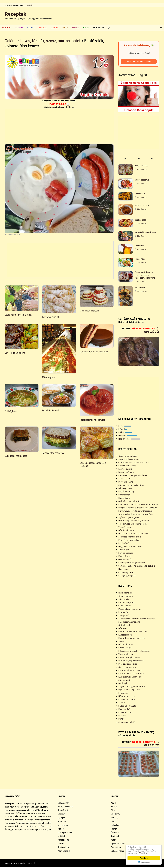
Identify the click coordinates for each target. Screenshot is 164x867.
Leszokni (61, 814)
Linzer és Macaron (126, 699)
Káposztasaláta (125, 634)
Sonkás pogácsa (125, 552)
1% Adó (114, 806)
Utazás (61, 843)
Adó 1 (113, 803)
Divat (113, 810)
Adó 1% (86, 27)
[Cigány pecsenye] (125, 180)
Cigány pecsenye (142, 179)
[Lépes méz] (125, 246)
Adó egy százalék (65, 832)
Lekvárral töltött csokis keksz (94, 351)
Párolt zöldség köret (127, 663)
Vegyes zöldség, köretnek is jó (131, 686)
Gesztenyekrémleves (127, 456)
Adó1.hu (114, 817)
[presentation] (125, 158)
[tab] (125, 158)
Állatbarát (115, 832)
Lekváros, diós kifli (51, 317)
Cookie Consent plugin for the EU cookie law (144, 862)
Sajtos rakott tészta (127, 705)
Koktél (75, 27)
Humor (114, 828)
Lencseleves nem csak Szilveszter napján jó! (138, 504)
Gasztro (31, 27)
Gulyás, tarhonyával (127, 667)
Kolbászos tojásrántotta (129, 657)
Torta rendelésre (125, 654)
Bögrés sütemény (126, 491)
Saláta (121, 641)
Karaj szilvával (124, 556)
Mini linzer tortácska (89, 310)
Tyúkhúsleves (124, 527)
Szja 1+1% (115, 814)
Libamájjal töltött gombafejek (131, 562)
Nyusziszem (123, 569)
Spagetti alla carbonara (129, 459)
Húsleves (122, 628)
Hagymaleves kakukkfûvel (130, 546)
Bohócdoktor (63, 803)
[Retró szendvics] (125, 166)
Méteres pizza (48, 377)
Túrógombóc (140, 259)
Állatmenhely (63, 847)
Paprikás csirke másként (129, 540)
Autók (113, 840)
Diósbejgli (122, 683)
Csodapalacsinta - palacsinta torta (133, 462)
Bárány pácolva (125, 488)
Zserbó (121, 702)
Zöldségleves (11, 411)
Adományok (98, 27)
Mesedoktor (63, 825)
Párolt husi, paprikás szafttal (131, 660)
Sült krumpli (124, 680)
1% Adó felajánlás (65, 806)
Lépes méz (139, 245)
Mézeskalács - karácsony (145, 232)
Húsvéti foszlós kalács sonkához (133, 533)
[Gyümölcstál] (125, 287)
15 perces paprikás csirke (129, 536)
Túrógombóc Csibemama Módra (132, 523)
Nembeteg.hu (63, 840)
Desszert (122, 435)
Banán (121, 718)
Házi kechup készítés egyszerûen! (133, 520)
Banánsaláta (124, 494)
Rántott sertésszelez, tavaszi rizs (133, 631)
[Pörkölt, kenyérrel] (125, 205)
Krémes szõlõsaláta (127, 465)
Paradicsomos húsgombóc (92, 419)
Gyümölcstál (140, 287)
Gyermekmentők (118, 843)
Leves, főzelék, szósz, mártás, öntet (50, 40)
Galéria (11, 40)
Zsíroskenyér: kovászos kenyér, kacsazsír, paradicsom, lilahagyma (145, 275)
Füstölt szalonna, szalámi (130, 670)
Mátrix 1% (62, 821)
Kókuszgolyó (124, 709)
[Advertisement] (59, 125)
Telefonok (115, 836)
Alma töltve (123, 549)
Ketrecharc (115, 825)
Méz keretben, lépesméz (129, 689)
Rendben (144, 858)
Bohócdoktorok (117, 851)
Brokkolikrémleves (126, 472)
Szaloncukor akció (126, 722)
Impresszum (10, 863)
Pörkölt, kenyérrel (142, 205)
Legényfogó (123, 543)
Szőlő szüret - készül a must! (18, 314)
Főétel (121, 432)
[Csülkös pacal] (125, 220)
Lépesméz (123, 693)
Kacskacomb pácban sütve (130, 676)
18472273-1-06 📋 (59, 104)
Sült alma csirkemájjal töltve (131, 485)
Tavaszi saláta (124, 478)
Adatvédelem (21, 863)
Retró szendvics (141, 165)
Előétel (121, 429)
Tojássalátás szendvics (53, 453)
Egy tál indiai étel (50, 410)
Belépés (29, 5)
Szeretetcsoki (116, 847)
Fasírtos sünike (125, 468)
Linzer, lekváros (125, 712)
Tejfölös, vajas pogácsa (128, 517)
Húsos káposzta (125, 644)
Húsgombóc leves (126, 696)
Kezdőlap (6, 27)
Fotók (65, 27)
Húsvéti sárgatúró (126, 530)
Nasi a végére (124, 438)
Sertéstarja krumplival (15, 352)
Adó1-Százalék (64, 851)
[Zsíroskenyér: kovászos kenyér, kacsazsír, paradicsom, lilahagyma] (125, 272)
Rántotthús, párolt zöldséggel (131, 638)
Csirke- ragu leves (126, 572)
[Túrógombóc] (125, 259)
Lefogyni (61, 817)
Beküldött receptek (49, 27)
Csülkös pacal (140, 220)
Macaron (122, 715)
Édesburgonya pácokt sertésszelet (133, 651)
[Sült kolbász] (125, 193)
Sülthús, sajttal (125, 647)
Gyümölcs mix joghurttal (129, 501)
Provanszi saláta (125, 481)
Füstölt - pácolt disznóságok (131, 673)
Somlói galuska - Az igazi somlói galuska (136, 565)
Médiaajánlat (33, 863)
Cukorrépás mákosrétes (16, 455)
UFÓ (113, 821)
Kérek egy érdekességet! (139, 61)
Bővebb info (144, 853)
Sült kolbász (140, 193)
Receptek (15, 14)
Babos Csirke (124, 498)
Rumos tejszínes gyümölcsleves (132, 475)
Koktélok (61, 836)
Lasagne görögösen (127, 575)
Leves (121, 425)
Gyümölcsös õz (125, 559)
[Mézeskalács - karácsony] (125, 232)
